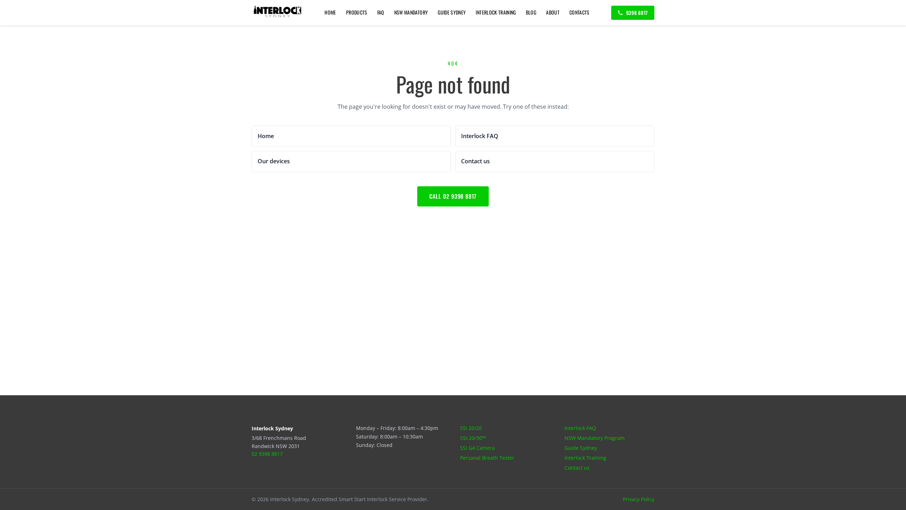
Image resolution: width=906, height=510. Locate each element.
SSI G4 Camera (477, 447)
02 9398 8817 (267, 453)
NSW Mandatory (411, 12)
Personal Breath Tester (487, 457)
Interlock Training (496, 12)
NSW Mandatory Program (594, 438)
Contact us (577, 467)
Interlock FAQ (580, 428)
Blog (531, 12)
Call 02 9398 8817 (453, 196)
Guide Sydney (452, 12)
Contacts (579, 12)
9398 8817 (637, 12)
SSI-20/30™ (473, 438)
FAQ (380, 12)
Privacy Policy (638, 499)
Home (330, 12)
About (553, 12)
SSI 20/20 (471, 428)
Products (356, 12)
